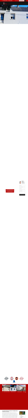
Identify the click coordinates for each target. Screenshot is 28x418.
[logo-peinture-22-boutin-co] (5, 3)
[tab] (14, 12)
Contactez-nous (10, 191)
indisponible (5, 0)
